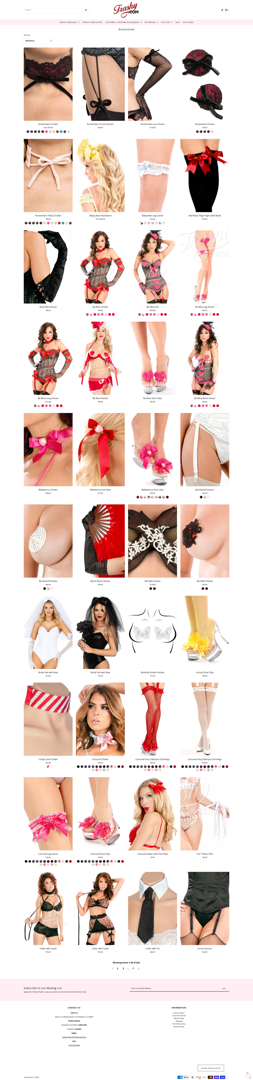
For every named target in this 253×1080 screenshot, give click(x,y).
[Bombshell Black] (201, 497)
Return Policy (179, 1018)
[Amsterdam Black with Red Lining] (42, 131)
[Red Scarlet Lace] (57, 131)
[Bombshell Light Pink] (204, 497)
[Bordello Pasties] (204, 541)
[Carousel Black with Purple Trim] (96, 766)
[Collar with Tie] (152, 908)
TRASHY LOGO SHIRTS (93, 22)
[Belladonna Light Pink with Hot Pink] (152, 497)
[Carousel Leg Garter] (48, 813)
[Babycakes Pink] (156, 223)
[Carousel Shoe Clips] (100, 813)
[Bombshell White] (208, 497)
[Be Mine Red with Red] (113, 314)
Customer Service (179, 1015)
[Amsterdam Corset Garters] (100, 84)
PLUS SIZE (165, 22)
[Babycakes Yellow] (163, 223)
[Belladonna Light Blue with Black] (141, 497)
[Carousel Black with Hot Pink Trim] (82, 766)
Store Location (179, 1013)
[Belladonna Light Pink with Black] (149, 497)
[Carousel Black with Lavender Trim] (85, 766)
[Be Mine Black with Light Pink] (91, 314)
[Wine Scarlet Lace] (65, 131)
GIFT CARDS (188, 22)
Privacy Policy (179, 1026)
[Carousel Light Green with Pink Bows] (100, 770)
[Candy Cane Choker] (48, 719)
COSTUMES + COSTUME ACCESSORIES (122, 22)
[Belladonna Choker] (48, 449)
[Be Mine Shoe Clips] (152, 358)
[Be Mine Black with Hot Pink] (87, 314)
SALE (178, 22)
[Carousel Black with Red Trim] (100, 766)
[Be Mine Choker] (100, 266)
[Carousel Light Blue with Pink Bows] (96, 770)
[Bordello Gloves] (152, 541)
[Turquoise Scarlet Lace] (61, 131)
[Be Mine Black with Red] (95, 314)
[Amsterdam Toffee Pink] (212, 131)
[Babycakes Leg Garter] (152, 175)
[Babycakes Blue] (145, 223)
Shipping (179, 1021)
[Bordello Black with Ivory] (150, 588)
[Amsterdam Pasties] (204, 84)
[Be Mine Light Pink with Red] (109, 314)
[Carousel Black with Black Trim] (78, 766)
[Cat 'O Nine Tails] (204, 813)
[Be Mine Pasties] (100, 358)
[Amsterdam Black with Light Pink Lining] (35, 131)
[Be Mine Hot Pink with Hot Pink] (98, 314)
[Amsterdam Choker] (48, 84)
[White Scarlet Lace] (68, 131)
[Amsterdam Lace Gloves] (152, 84)
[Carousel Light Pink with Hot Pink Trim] (111, 766)
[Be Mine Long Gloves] (48, 358)
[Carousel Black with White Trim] (107, 766)
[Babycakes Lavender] (152, 223)
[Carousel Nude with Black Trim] (119, 766)
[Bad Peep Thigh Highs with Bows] (204, 175)
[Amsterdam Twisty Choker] (48, 175)
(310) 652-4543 (74, 1045)
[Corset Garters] (204, 908)
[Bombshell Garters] (204, 449)
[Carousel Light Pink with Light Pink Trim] (115, 766)
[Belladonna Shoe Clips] (152, 449)
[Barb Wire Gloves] (48, 266)
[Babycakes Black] (141, 223)
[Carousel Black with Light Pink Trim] (93, 766)
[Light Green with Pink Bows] (100, 864)
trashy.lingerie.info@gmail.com (74, 1037)
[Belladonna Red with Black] (167, 497)
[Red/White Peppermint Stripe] (48, 766)
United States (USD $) (211, 1068)
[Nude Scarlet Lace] (53, 131)
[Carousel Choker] (100, 719)
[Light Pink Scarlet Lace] (50, 131)
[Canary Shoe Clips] (204, 632)
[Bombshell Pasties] (48, 541)
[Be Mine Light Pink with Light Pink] (106, 314)
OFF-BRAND (150, 22)
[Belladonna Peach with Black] (160, 497)
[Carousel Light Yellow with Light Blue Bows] (107, 770)
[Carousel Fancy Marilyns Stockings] (152, 719)
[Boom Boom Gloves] (100, 541)
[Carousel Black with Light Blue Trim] (89, 766)
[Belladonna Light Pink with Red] (156, 497)
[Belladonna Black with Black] (138, 497)
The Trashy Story (179, 1024)
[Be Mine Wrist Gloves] (204, 358)
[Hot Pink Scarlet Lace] (46, 131)
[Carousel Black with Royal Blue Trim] (104, 766)
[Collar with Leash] (48, 908)
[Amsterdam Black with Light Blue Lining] (31, 131)
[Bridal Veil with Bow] (48, 632)
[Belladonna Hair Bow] (100, 449)
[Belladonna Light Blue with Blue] (145, 497)
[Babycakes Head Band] (100, 175)
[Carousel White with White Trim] (93, 770)
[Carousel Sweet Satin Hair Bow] (152, 813)
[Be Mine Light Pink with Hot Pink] (102, 314)
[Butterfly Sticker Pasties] (152, 632)
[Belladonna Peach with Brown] (163, 497)
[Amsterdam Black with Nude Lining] (39, 131)
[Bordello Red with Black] (154, 588)
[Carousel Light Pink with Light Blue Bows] (104, 770)
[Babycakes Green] (149, 223)
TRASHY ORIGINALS (68, 22)
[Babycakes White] (160, 223)
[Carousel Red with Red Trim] (122, 766)
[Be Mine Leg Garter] (204, 266)
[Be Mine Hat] (152, 266)
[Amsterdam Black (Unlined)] (28, 131)
